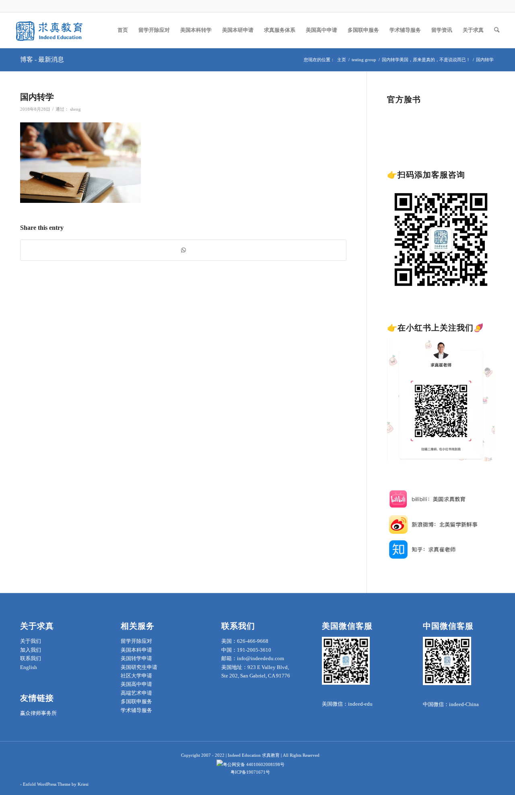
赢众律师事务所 (38, 713)
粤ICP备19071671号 (250, 772)
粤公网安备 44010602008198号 (253, 764)
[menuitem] (122, 30)
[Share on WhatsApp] (183, 250)
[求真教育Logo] (49, 30)
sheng (75, 109)
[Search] (497, 30)
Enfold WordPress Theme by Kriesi (56, 784)
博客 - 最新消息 (42, 59)
